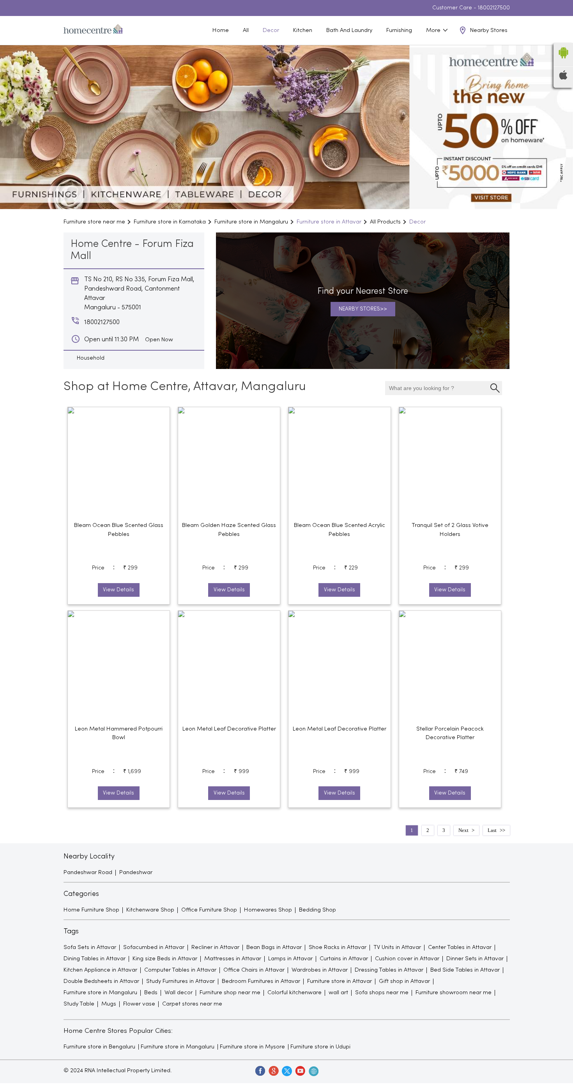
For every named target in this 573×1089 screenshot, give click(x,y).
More (434, 30)
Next (463, 830)
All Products (385, 222)
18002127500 (494, 8)
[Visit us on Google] (273, 1070)
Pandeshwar (135, 872)
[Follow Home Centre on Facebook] (260, 1070)
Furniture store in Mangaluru (177, 1047)
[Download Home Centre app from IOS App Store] (563, 78)
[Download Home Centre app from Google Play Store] (563, 61)
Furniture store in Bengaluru (99, 1047)
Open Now (159, 339)
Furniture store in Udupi (320, 1047)
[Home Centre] (93, 30)
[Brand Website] (313, 1070)
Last (492, 830)
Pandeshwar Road (88, 872)
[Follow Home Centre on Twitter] (286, 1070)
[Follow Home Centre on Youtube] (299, 1070)
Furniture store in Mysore (252, 1047)
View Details (118, 589)
